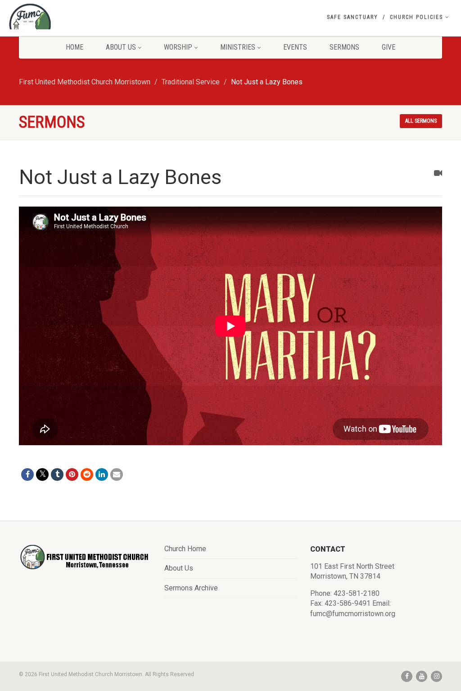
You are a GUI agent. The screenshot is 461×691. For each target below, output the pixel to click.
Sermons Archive (191, 588)
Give (388, 47)
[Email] (116, 474)
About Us (121, 47)
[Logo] (77, 24)
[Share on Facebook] (27, 474)
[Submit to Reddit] (87, 474)
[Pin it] (72, 474)
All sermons (421, 121)
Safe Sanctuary (352, 17)
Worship (178, 47)
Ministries (237, 47)
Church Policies (416, 17)
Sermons (344, 47)
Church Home (185, 548)
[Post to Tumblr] (57, 474)
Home (74, 47)
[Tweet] (42, 474)
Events (295, 47)
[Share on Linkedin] (101, 474)
